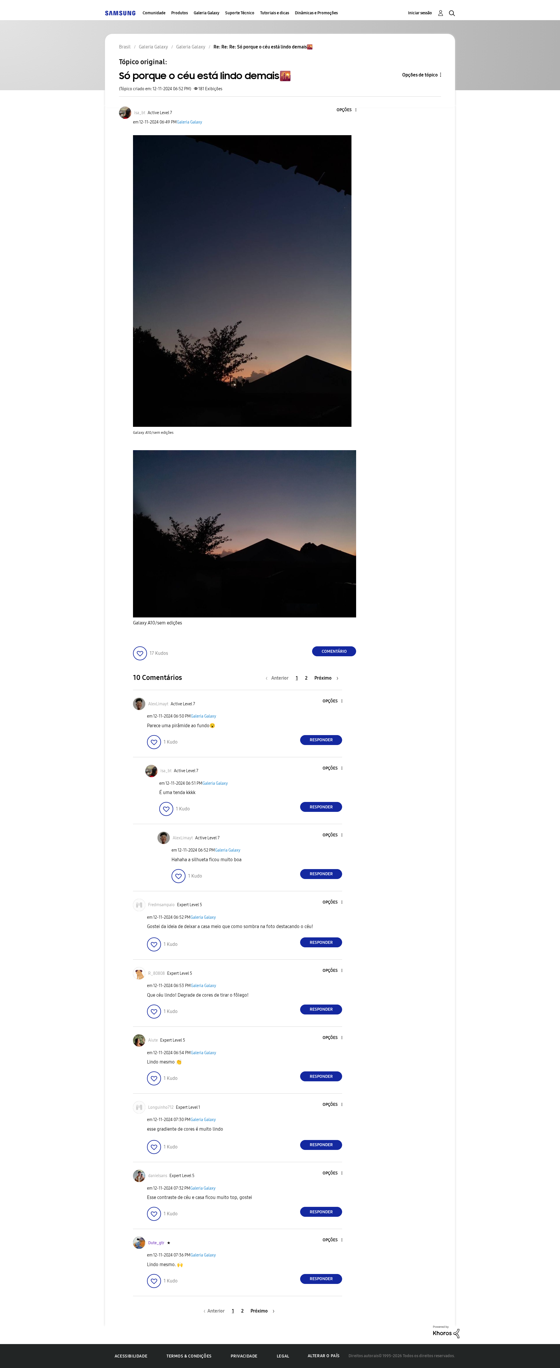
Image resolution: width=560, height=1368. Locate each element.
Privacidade (244, 1356)
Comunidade (154, 13)
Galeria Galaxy (206, 13)
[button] (346, 110)
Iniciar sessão (420, 13)
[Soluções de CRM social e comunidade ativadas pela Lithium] (446, 1331)
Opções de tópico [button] (420, 75)
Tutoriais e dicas (274, 13)
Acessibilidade (131, 1356)
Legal (283, 1356)
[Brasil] (120, 13)
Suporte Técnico (239, 13)
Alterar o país (324, 1355)
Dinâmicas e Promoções (316, 13)
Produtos (179, 13)
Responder (321, 739)
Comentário (334, 651)
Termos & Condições (189, 1356)
